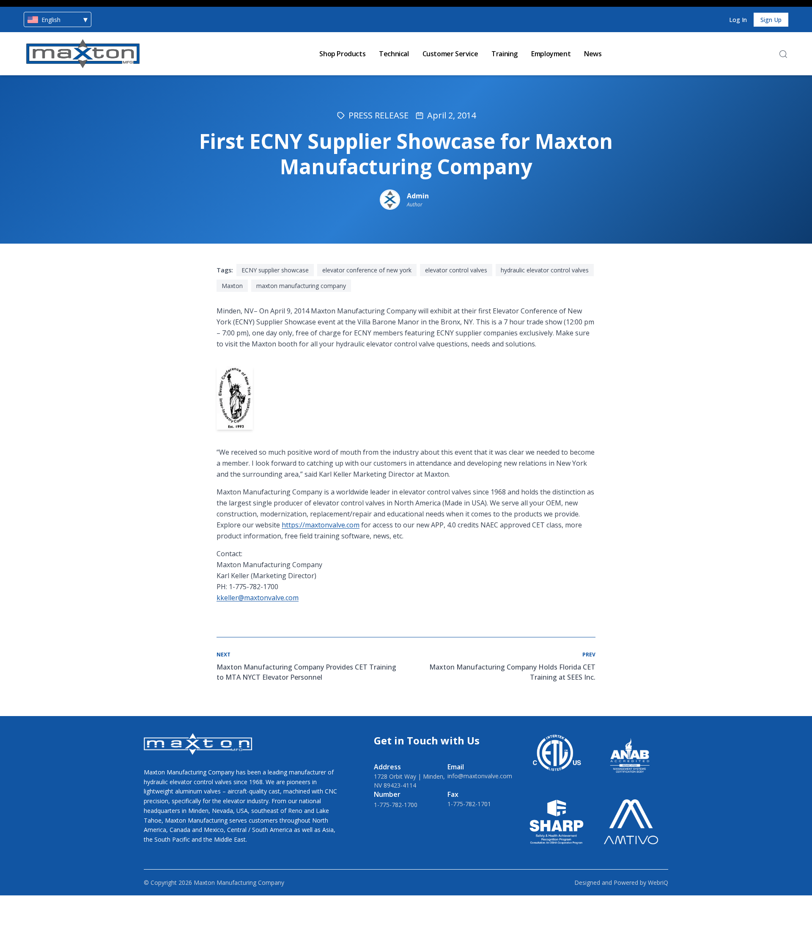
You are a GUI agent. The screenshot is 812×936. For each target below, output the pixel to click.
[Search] (783, 54)
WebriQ (658, 882)
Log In (738, 20)
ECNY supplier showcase (275, 270)
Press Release (378, 115)
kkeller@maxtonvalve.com (258, 597)
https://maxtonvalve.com (320, 525)
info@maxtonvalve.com (479, 776)
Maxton (232, 286)
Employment (551, 53)
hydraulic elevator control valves (545, 270)
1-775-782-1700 (395, 805)
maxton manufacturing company (301, 286)
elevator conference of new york (366, 270)
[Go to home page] (83, 53)
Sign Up (771, 20)
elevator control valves (456, 270)
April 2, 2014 (451, 115)
